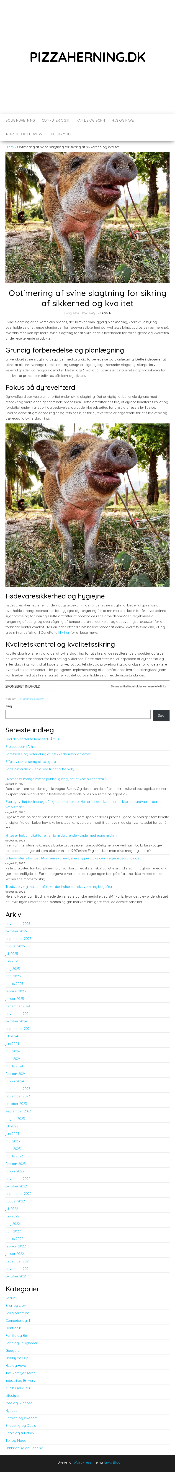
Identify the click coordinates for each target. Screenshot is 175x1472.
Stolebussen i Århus (20, 746)
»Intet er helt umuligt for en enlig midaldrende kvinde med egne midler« (61, 835)
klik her (63, 632)
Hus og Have (123, 120)
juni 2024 (12, 1043)
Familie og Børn (91, 120)
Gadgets (12, 1350)
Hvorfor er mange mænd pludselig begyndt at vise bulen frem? (55, 779)
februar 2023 (15, 1164)
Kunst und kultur (18, 1388)
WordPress (83, 1462)
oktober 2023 (16, 1103)
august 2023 (15, 1119)
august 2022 (15, 1201)
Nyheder (12, 1410)
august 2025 (15, 946)
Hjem (9, 147)
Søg (8, 706)
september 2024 (18, 1028)
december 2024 (17, 1006)
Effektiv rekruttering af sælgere (30, 761)
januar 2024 (14, 1081)
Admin (106, 313)
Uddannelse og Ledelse (24, 1448)
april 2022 (13, 1231)
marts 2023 (14, 1156)
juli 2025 (11, 953)
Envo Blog (112, 1462)
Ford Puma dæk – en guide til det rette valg (39, 769)
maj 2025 (12, 968)
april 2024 (13, 1058)
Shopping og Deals (20, 1425)
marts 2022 (14, 1239)
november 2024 (17, 1013)
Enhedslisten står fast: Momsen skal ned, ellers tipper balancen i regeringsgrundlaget (73, 858)
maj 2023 (12, 1141)
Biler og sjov (15, 1305)
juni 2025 (12, 961)
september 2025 (18, 938)
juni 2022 (12, 1216)
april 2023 (13, 1149)
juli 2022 (11, 1209)
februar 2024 (15, 1073)
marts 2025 (14, 983)
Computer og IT (56, 120)
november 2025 (17, 923)
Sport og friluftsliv (19, 1433)
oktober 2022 (16, 1186)
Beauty (11, 1298)
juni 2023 (12, 1134)
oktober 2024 (16, 1021)
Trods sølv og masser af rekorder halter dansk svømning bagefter (59, 886)
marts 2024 (14, 1066)
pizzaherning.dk (87, 56)
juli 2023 (11, 1126)
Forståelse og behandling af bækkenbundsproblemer (48, 754)
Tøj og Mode (60, 134)
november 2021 (17, 1269)
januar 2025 (14, 998)
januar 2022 (14, 1254)
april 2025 (13, 976)
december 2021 (17, 1261)
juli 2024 (11, 1036)
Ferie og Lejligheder (21, 1343)
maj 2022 (12, 1224)
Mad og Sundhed (18, 1403)
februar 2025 (15, 991)
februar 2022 (15, 1246)
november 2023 (17, 1096)
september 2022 (18, 1194)
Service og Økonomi (21, 1418)
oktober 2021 (15, 1276)
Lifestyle (12, 1395)
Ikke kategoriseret (20, 1373)
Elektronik (13, 1328)
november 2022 (17, 1179)
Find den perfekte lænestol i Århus (32, 739)
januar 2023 (14, 1171)
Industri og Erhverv (23, 134)
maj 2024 (12, 1051)
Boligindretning (20, 120)
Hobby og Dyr (16, 1358)
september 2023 (18, 1111)
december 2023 (17, 1088)
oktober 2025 (16, 931)
